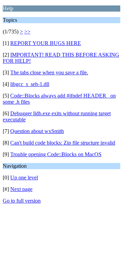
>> (27, 31)
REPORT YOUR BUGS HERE (45, 43)
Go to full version (22, 201)
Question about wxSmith (37, 131)
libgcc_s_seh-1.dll (29, 84)
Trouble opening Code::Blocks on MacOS (55, 154)
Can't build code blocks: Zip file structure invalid (62, 143)
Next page (21, 189)
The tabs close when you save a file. (49, 72)
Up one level (24, 177)
